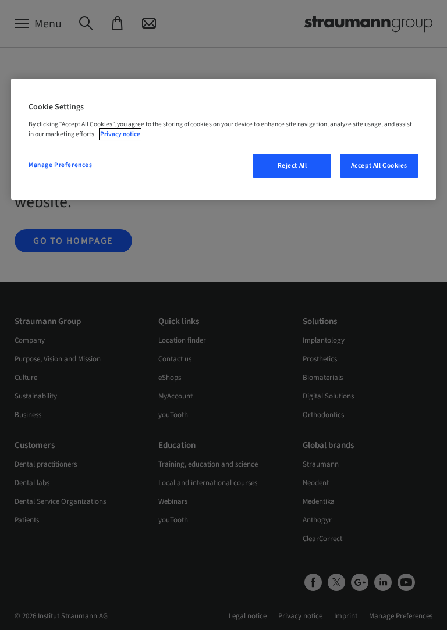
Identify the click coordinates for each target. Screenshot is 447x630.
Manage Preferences (60, 165)
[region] (223, 139)
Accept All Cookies (379, 165)
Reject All (292, 165)
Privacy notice (120, 134)
